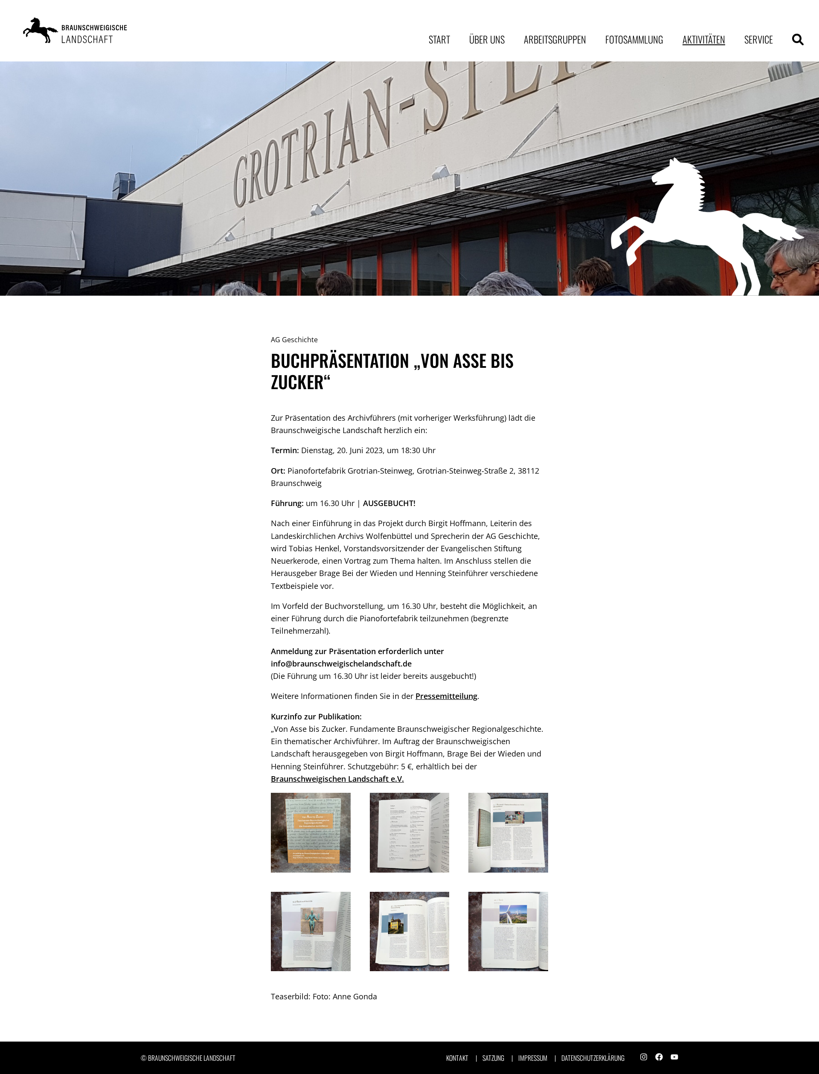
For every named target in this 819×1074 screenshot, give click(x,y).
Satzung (493, 1058)
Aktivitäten (703, 39)
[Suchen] (798, 39)
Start (439, 39)
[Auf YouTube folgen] (674, 1058)
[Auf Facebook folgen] (659, 1058)
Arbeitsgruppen (555, 39)
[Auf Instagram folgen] (644, 1058)
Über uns (487, 39)
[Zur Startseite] (76, 31)
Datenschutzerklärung (592, 1058)
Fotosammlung (634, 39)
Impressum (532, 1058)
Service (758, 39)
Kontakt (457, 1058)
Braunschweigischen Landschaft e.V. (337, 779)
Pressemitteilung (446, 696)
